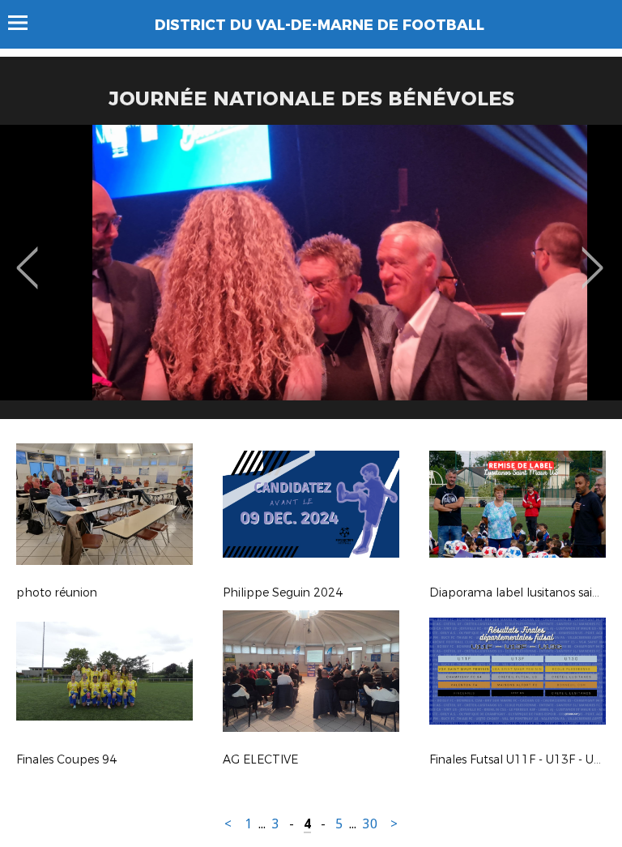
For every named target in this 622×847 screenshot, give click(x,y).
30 (370, 824)
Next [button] (592, 256)
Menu (25, 22)
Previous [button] (27, 256)
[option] (311, 278)
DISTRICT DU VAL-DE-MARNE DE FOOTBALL (319, 25)
